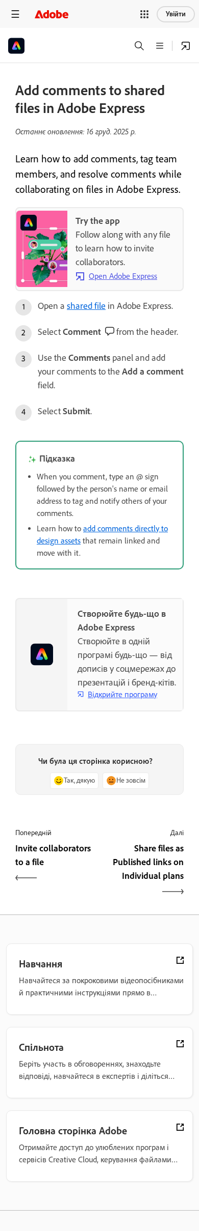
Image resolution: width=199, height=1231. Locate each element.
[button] (144, 14)
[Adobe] (51, 14)
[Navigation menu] (15, 14)
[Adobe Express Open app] (186, 46)
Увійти (176, 14)
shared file (86, 305)
